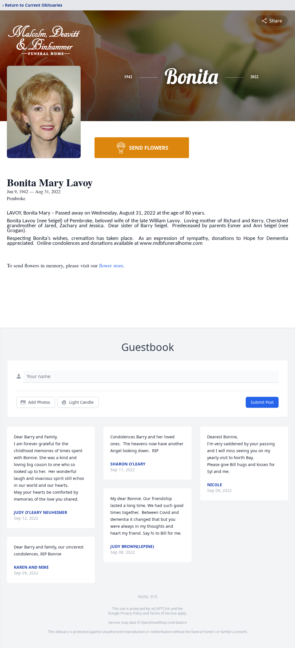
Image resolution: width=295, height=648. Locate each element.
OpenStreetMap (154, 622)
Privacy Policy (131, 613)
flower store (111, 265)
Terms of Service (163, 613)
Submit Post (262, 402)
